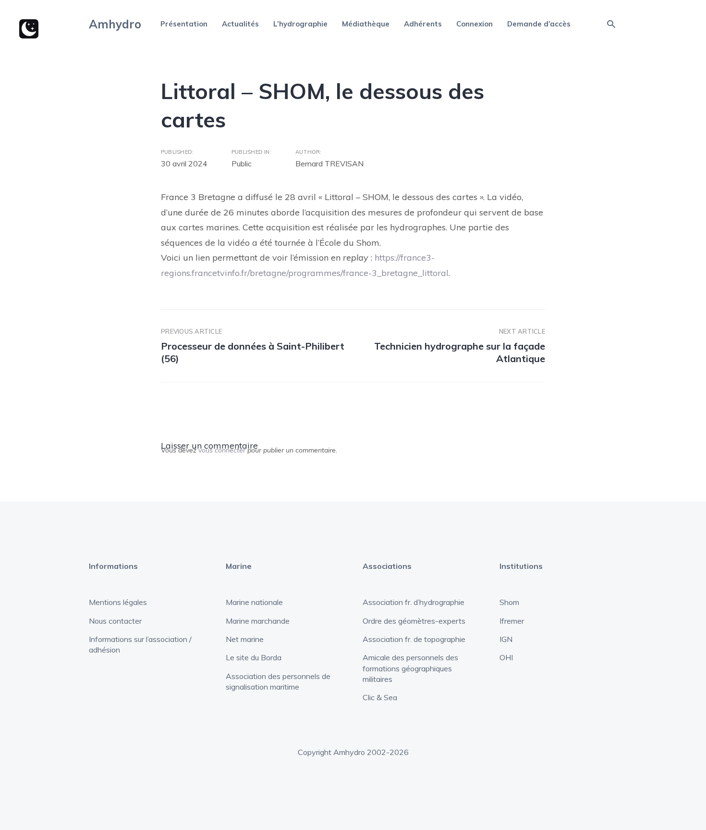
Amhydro (115, 24)
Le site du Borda (253, 657)
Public (241, 163)
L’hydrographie (300, 23)
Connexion (474, 23)
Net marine (245, 639)
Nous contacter (115, 621)
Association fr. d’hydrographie (413, 602)
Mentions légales (118, 602)
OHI (506, 657)
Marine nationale (254, 602)
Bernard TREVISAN (329, 163)
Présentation (183, 23)
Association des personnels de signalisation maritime (278, 681)
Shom (509, 602)
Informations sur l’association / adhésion (140, 644)
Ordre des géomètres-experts (414, 621)
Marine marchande (258, 621)
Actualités (240, 23)
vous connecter (221, 450)
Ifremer (511, 621)
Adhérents (423, 23)
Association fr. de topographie (414, 639)
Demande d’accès (539, 23)
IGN (505, 639)
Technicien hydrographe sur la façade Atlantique (459, 352)
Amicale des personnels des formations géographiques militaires (410, 668)
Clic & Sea (380, 697)
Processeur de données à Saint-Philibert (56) (252, 352)
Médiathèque (366, 23)
